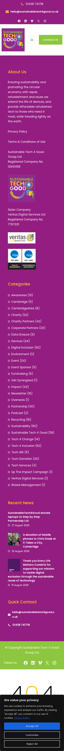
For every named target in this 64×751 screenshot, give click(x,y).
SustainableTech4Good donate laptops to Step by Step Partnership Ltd (29, 517)
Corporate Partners (24, 328)
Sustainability (20, 426)
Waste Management (26, 485)
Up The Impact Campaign (29, 472)
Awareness (19, 295)
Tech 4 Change (22, 439)
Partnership (19, 406)
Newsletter (18, 393)
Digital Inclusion (22, 347)
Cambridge (19, 302)
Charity (16, 315)
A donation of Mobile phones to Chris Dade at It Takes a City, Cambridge (39, 541)
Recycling (18, 420)
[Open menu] (32, 40)
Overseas (18, 400)
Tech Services (21, 465)
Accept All (32, 726)
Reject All (32, 744)
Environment (20, 354)
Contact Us (50, 40)
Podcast (17, 413)
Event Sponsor (21, 367)
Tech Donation (21, 459)
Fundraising (19, 374)
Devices (16, 341)
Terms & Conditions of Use (26, 142)
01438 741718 (21, 625)
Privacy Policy (22, 718)
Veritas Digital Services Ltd (26, 214)
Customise (32, 735)
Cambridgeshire (22, 308)
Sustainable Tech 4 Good (29, 433)
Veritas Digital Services (27, 478)
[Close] (61, 697)
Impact (16, 387)
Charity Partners (22, 321)
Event (15, 361)
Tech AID (17, 452)
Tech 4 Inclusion (22, 446)
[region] (32, 723)
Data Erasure (20, 334)
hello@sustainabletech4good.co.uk (34, 11)
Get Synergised (22, 380)
